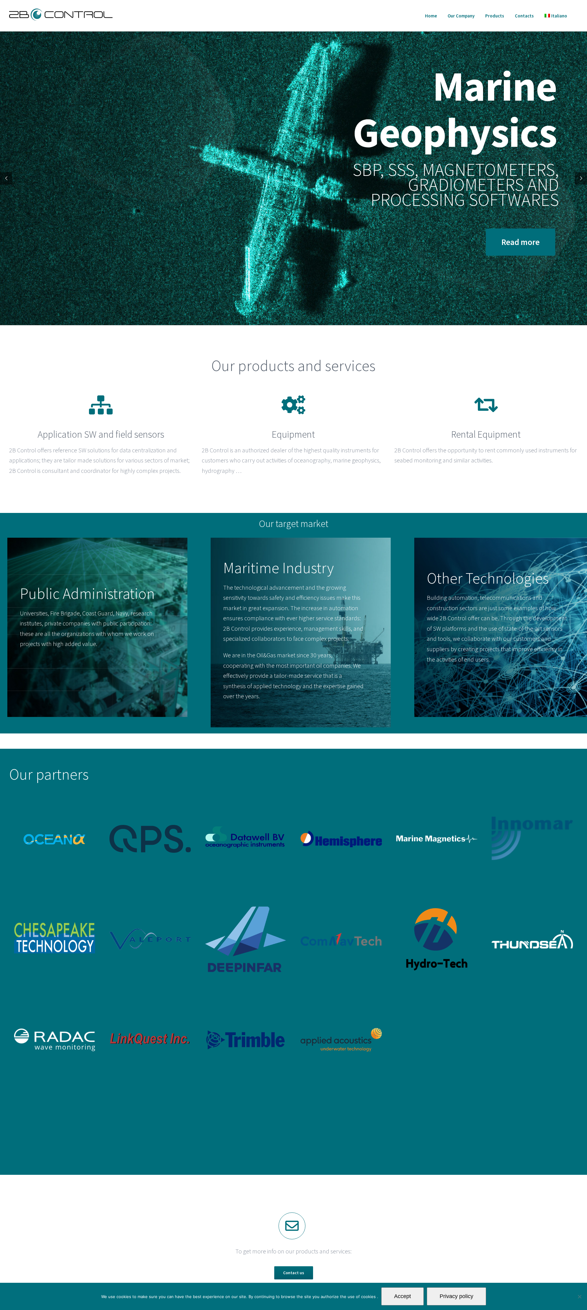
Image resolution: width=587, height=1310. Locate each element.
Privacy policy (456, 1296)
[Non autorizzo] (579, 1296)
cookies (369, 1296)
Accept (402, 1296)
